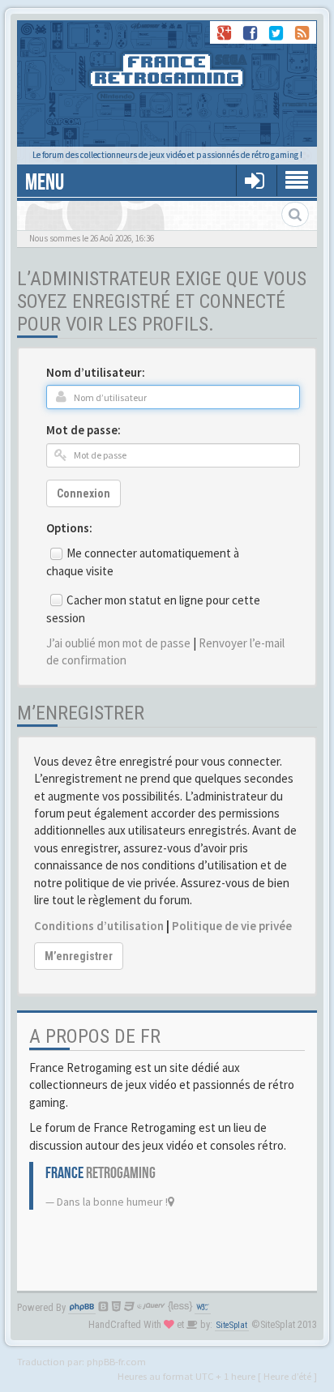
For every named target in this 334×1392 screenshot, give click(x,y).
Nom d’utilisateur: (95, 372)
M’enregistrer (79, 956)
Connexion (83, 493)
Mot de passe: (83, 430)
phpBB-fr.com (116, 1361)
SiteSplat (231, 1325)
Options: (69, 528)
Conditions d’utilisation (99, 925)
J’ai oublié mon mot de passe (118, 643)
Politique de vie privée (232, 925)
